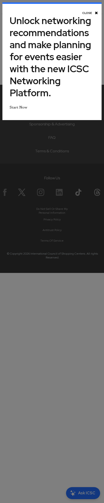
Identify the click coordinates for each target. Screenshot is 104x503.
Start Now (18, 108)
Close (87, 13)
